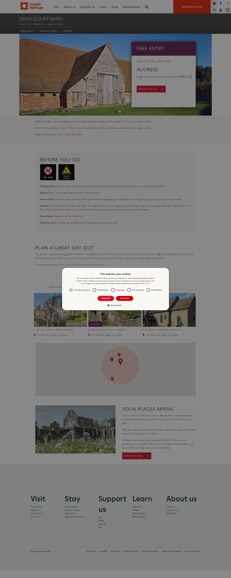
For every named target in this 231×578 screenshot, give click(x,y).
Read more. (145, 283)
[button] (115, 305)
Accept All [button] (106, 298)
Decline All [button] (124, 298)
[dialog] (115, 289)
